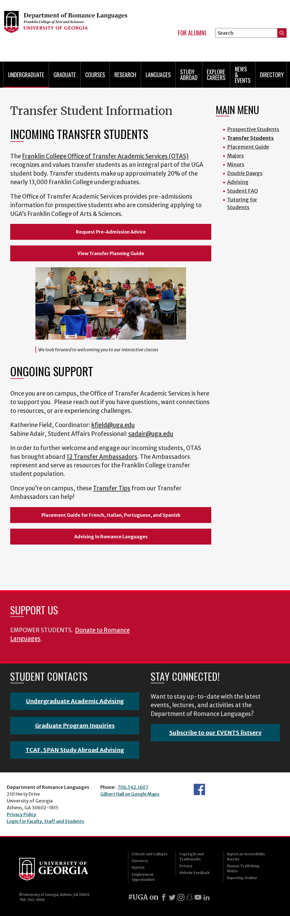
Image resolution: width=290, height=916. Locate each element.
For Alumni (192, 32)
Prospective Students (253, 129)
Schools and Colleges (150, 854)
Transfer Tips (111, 488)
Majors (235, 155)
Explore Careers (216, 75)
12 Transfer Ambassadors (102, 457)
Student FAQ (242, 191)
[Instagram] (181, 897)
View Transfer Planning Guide (110, 253)
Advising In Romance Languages (111, 536)
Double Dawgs (245, 173)
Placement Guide (248, 147)
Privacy (185, 866)
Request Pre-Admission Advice (111, 232)
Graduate (65, 74)
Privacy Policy (21, 814)
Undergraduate (26, 74)
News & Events (243, 75)
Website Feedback (194, 873)
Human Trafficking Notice (243, 868)
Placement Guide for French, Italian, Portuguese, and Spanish (110, 515)
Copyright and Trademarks (191, 856)
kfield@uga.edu (113, 425)
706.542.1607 (133, 787)
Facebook (199, 789)
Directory (272, 74)
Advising (238, 182)
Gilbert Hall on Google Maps (129, 794)
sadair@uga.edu (150, 434)
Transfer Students (250, 138)
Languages (158, 74)
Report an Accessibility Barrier (246, 856)
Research (125, 74)
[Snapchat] (189, 897)
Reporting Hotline (242, 878)
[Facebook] (163, 897)
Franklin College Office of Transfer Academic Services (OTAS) (105, 156)
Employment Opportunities (143, 877)
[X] (172, 897)
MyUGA (138, 867)
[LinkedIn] (206, 897)
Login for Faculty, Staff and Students (45, 821)
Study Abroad (188, 75)
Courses (95, 74)
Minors (235, 164)
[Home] (65, 28)
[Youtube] (198, 897)
